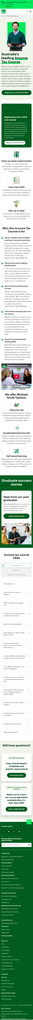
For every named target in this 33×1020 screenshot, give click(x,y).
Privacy (13, 1005)
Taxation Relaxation (7, 966)
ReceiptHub (4, 953)
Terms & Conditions (6, 1005)
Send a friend (5, 929)
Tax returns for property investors (11, 884)
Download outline (16, 775)
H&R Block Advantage (7, 983)
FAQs (2, 944)
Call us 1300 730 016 (16, 809)
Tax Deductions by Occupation (10, 959)
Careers (3, 990)
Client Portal (5, 869)
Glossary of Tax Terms (7, 969)
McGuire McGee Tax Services (9, 912)
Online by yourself (6, 866)
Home (3, 16)
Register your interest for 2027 (16, 92)
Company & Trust (6, 899)
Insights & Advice (6, 956)
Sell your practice (6, 999)
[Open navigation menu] (30, 11)
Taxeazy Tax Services (7, 915)
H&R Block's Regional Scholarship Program (13, 1018)
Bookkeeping (5, 902)
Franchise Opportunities (8, 996)
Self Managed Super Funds (9, 923)
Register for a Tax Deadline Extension (12, 856)
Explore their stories (16, 516)
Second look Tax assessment (9, 878)
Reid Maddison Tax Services (9, 908)
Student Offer (5, 932)
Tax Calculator (5, 950)
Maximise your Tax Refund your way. (11, 1011)
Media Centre (5, 980)
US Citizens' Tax (6, 881)
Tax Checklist (5, 947)
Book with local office (7, 859)
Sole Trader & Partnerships (9, 896)
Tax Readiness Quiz (7, 962)
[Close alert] (30, 2)
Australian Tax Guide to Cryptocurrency (12, 888)
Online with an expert (7, 872)
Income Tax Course (6, 986)
